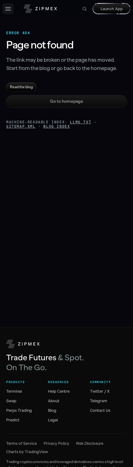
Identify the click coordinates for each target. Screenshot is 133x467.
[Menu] (8, 8)
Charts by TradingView (27, 451)
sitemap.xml (21, 126)
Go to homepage (66, 101)
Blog (52, 410)
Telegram (98, 401)
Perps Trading (19, 410)
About (53, 401)
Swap (11, 401)
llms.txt (80, 122)
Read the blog (21, 87)
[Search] (84, 8)
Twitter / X (99, 391)
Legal (53, 420)
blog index (56, 126)
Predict (12, 420)
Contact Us (100, 410)
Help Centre (59, 391)
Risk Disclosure (89, 443)
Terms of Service (21, 443)
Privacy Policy (56, 443)
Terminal (14, 391)
